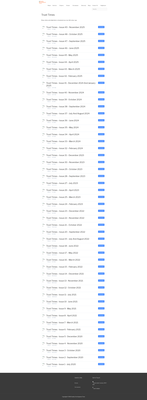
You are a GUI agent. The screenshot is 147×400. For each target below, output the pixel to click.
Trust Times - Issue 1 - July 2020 (61, 364)
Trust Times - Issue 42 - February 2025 (64, 76)
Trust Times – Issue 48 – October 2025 (64, 34)
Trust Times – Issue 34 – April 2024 (62, 134)
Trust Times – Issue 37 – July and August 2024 (68, 113)
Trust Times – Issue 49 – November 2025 (65, 27)
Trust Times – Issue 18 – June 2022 (62, 246)
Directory (83, 5)
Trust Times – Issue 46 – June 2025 (62, 48)
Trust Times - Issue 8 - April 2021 (61, 315)
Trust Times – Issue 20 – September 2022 (65, 232)
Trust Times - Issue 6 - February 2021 (63, 329)
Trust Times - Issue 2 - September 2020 (64, 357)
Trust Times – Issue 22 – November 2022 (65, 218)
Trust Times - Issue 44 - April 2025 (62, 62)
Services (55, 5)
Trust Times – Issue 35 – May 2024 (62, 127)
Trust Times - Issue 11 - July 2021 (61, 294)
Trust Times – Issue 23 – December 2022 (65, 211)
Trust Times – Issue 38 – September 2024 (65, 106)
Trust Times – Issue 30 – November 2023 (65, 162)
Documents (75, 5)
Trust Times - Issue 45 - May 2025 (62, 55)
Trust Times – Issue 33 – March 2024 (63, 141)
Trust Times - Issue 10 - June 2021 (61, 301)
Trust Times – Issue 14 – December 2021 (65, 274)
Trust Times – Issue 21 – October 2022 (64, 225)
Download (101, 27)
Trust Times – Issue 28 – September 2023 (65, 176)
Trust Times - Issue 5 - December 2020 (64, 336)
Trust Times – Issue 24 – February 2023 (64, 204)
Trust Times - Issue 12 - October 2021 (63, 287)
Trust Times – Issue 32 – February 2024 (64, 148)
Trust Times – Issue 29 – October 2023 (64, 169)
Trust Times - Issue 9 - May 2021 (61, 308)
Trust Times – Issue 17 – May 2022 (62, 253)
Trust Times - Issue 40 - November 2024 (65, 92)
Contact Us (95, 5)
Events (68, 5)
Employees (103, 5)
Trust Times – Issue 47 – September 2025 (65, 41)
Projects (62, 5)
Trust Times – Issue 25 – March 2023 (63, 197)
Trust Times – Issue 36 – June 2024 (62, 120)
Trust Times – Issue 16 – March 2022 (63, 260)
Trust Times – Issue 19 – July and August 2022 (67, 239)
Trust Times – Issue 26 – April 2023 (62, 190)
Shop (89, 5)
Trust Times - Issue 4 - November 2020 (64, 343)
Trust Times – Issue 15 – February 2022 (64, 267)
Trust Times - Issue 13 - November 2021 (64, 281)
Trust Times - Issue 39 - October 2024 (64, 99)
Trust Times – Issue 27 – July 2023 (62, 183)
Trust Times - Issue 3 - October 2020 (63, 350)
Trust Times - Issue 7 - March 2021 (62, 322)
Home (49, 5)
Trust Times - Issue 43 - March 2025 (63, 69)
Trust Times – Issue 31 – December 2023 (65, 155)
